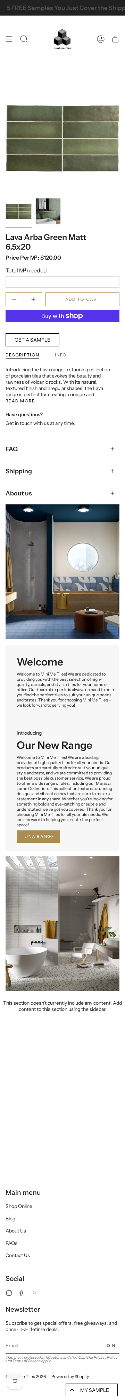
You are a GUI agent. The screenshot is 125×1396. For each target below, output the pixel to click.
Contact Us (18, 1255)
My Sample (94, 1390)
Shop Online (19, 1206)
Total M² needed (26, 270)
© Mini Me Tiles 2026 (26, 1376)
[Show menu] (9, 39)
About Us (16, 1231)
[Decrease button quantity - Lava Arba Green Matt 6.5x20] (13, 299)
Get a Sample (32, 340)
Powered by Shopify (70, 1376)
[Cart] (115, 39)
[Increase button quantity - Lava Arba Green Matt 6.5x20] (34, 299)
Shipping (19, 471)
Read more (20, 400)
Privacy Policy (105, 1357)
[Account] (101, 39)
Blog (10, 1219)
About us (19, 493)
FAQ (12, 449)
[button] (24, 39)
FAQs (11, 1243)
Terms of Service (26, 1361)
